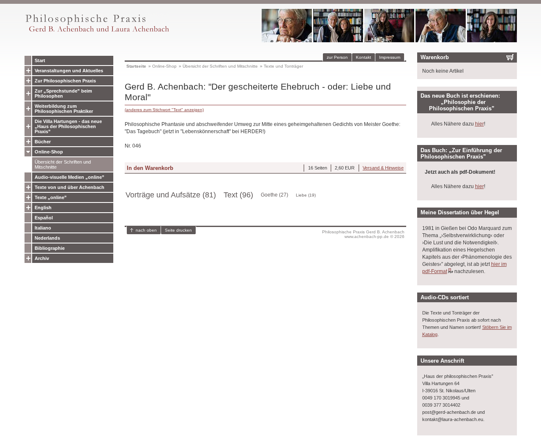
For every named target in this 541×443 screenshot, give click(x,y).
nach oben (146, 230)
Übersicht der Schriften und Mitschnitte (63, 164)
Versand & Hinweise (383, 167)
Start (40, 60)
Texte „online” (51, 197)
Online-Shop (49, 151)
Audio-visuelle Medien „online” (69, 177)
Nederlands (47, 238)
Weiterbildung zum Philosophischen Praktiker (64, 109)
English (43, 207)
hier (479, 124)
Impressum (389, 57)
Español (44, 217)
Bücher (43, 141)
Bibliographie (50, 248)
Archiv (42, 258)
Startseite (136, 66)
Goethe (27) (274, 195)
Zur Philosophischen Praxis (65, 80)
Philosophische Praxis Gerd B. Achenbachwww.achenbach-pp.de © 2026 (363, 234)
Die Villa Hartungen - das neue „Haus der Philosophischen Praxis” (68, 126)
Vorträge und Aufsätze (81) (171, 195)
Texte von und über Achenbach (69, 187)
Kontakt (363, 57)
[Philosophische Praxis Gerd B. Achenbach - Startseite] (97, 32)
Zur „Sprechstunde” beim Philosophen (63, 93)
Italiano (43, 227)
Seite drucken (178, 230)
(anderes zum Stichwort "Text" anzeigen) (164, 109)
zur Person (337, 57)
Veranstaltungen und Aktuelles (69, 70)
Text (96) (238, 195)
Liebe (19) (306, 195)
